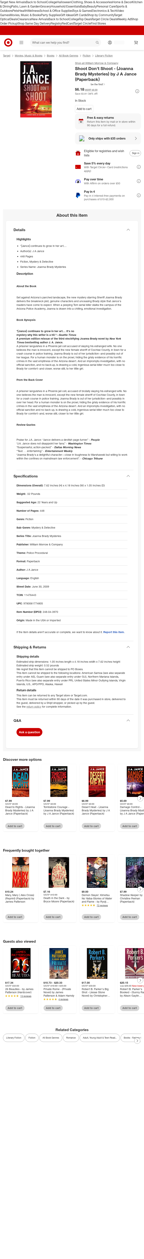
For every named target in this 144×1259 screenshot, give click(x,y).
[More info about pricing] (137, 91)
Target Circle (82, 23)
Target (6, 55)
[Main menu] (21, 42)
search (97, 43)
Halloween (64, 2)
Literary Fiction (104, 55)
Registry (56, 23)
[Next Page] (140, 798)
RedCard (68, 23)
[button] (90, 84)
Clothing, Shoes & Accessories (91, 2)
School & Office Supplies (56, 11)
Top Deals (85, 19)
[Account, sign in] (117, 42)
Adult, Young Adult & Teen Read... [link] (100, 1037)
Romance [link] (71, 1037)
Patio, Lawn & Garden (25, 6)
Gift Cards (80, 15)
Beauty (92, 6)
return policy (33, 706)
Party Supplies (50, 15)
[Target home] (8, 42)
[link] (90, 84)
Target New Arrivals (13, 2)
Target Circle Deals (104, 19)
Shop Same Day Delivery (34, 23)
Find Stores (98, 23)
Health (22, 11)
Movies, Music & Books (25, 15)
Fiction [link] (31, 1037)
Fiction (87, 55)
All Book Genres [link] (51, 1037)
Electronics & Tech (104, 11)
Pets (15, 11)
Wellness (33, 11)
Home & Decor (122, 2)
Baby (83, 6)
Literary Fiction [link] (13, 1037)
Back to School (36, 2)
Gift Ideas (66, 15)
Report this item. (114, 632)
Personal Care (106, 6)
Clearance (24, 19)
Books (50, 55)
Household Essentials (65, 6)
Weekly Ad (124, 19)
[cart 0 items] (136, 42)
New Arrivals (40, 19)
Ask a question (29, 732)
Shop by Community (100, 15)
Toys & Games (82, 11)
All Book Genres (68, 55)
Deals (13, 19)
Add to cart (84, 109)
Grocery (45, 6)
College (51, 2)
